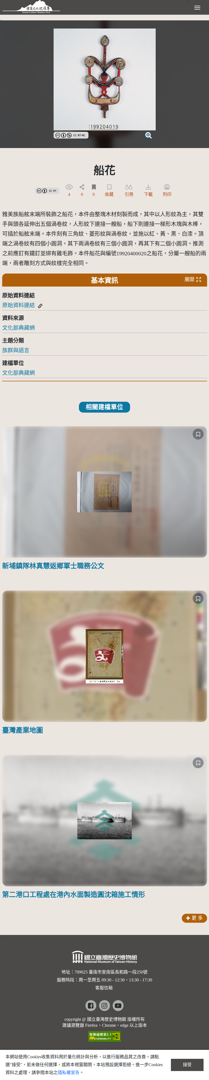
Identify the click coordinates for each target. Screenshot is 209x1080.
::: (1, 20)
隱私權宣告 (68, 1072)
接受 (187, 1064)
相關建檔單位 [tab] (104, 407)
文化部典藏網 (18, 328)
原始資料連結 (18, 305)
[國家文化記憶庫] (31, 7)
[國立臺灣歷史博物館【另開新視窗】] (104, 958)
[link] (71, 134)
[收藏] (198, 434)
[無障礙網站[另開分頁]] (104, 1034)
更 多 (197, 918)
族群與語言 (15, 350)
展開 (189, 279)
